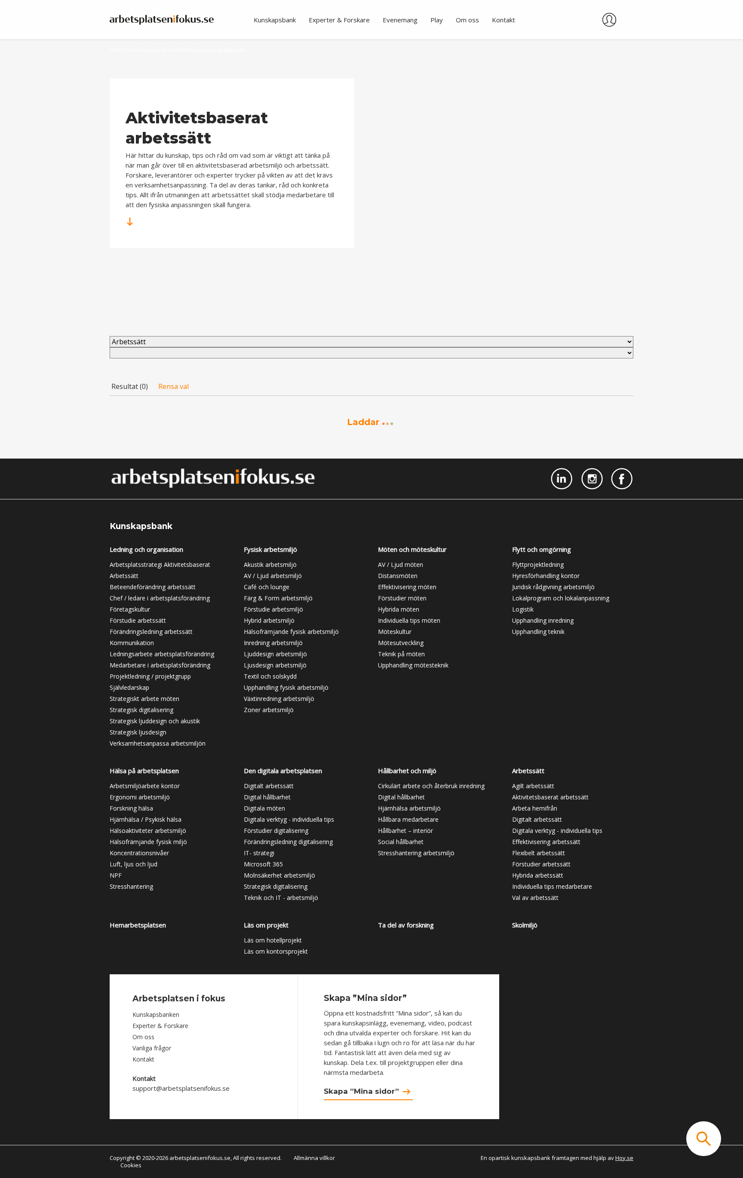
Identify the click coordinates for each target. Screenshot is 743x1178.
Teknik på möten (401, 654)
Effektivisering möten (407, 587)
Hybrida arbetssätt (537, 875)
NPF (116, 875)
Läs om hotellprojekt (273, 940)
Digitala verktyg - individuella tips (289, 819)
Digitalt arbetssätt (269, 786)
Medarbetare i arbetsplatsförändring (160, 665)
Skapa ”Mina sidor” (361, 1091)
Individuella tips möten (409, 620)
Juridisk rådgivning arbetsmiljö (553, 587)
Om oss (143, 1037)
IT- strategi (259, 853)
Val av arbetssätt (535, 897)
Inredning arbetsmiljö (273, 643)
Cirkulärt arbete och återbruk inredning (431, 786)
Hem (116, 50)
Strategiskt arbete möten (144, 699)
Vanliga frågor (151, 1048)
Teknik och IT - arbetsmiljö (281, 897)
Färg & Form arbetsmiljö (278, 598)
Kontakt (143, 1059)
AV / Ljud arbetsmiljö (273, 576)
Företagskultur (130, 609)
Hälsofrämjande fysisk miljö (148, 842)
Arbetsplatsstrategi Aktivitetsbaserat (160, 564)
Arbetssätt (124, 576)
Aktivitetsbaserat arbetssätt (550, 797)
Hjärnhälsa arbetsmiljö (409, 808)
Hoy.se (624, 1158)
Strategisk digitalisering (141, 710)
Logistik (523, 609)
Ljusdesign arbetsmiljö (275, 665)
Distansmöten (398, 576)
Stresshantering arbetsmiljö (416, 853)
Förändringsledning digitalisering (288, 842)
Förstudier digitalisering (276, 830)
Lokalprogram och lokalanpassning (560, 598)
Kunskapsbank (147, 50)
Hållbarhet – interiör (405, 830)
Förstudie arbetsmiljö (273, 609)
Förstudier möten (402, 598)
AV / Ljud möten (400, 564)
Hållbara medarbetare (408, 819)
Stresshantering (131, 886)
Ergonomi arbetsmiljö (140, 797)
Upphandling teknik (538, 631)
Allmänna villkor (314, 1158)
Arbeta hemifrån (534, 808)
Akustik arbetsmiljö (270, 564)
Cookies (130, 1165)
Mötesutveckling (401, 643)
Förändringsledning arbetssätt (151, 631)
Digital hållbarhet (267, 797)
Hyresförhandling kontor (546, 576)
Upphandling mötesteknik (413, 665)
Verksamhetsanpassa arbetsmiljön (158, 743)
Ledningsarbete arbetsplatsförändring (162, 654)
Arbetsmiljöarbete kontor (145, 786)
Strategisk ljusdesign (138, 732)
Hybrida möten (398, 609)
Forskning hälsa (131, 808)
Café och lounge (266, 587)
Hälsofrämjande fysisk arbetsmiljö (291, 631)
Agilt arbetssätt (533, 786)
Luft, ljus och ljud (133, 864)
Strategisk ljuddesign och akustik (155, 721)
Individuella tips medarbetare (552, 886)
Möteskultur (394, 631)
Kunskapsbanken (155, 1014)
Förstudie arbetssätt (138, 620)
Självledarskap (129, 687)
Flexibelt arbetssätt (538, 853)
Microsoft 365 (263, 864)
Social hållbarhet (401, 842)
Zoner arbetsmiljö (269, 710)
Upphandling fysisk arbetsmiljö (286, 687)
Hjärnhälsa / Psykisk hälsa (145, 819)
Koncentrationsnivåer (139, 853)
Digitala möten (264, 808)
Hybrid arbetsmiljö (269, 620)
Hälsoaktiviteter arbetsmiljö (148, 830)
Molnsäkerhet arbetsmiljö (279, 875)
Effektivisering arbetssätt (546, 842)
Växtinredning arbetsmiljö (279, 699)
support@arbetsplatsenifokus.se (181, 1088)
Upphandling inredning (543, 620)
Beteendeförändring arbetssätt (153, 587)
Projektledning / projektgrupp (150, 676)
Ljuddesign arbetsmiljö (275, 654)
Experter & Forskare (160, 1026)
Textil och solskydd (270, 676)
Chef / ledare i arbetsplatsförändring (160, 598)
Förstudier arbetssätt (541, 864)
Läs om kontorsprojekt (276, 951)
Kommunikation (132, 643)
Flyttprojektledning (538, 564)
